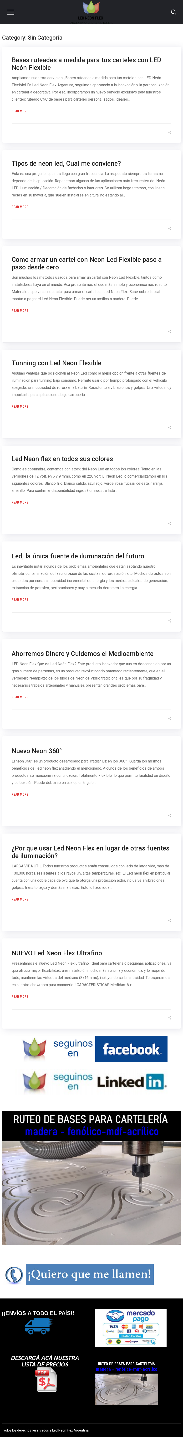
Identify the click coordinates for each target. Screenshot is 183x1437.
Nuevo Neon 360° (37, 751)
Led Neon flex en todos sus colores (62, 459)
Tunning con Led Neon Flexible (56, 363)
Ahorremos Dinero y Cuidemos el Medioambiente (82, 654)
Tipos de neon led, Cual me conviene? (66, 163)
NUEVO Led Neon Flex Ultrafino (57, 953)
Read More (20, 111)
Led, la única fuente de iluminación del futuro (78, 556)
